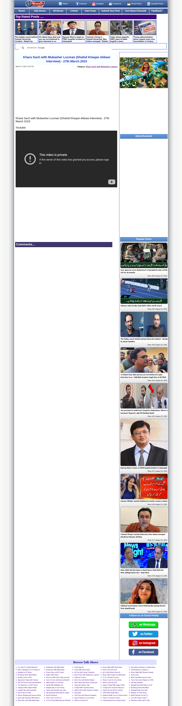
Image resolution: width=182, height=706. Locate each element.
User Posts (90, 11)
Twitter (65, 4)
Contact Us (117, 4)
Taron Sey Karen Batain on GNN (142, 680)
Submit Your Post (110, 11)
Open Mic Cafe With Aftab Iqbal (28, 700)
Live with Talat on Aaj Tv (139, 698)
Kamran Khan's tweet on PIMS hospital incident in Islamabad (74, 39)
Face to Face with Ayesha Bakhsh (58, 680)
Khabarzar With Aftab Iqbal (55, 670)
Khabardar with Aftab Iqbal (55, 667)
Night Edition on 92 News (54, 682)
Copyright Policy (157, 4)
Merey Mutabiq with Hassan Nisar (29, 695)
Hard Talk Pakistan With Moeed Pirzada (28, 698)
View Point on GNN (24, 693)
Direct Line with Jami (110, 670)
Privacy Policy (136, 4)
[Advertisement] (66, 95)
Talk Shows (40, 11)
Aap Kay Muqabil (136, 682)
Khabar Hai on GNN (25, 677)
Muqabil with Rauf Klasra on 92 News (141, 685)
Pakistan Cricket (80, 677)
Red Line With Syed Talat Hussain (57, 677)
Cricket (74, 11)
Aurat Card (134, 675)
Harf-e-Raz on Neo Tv (54, 698)
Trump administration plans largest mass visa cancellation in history (144, 39)
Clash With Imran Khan (82, 670)
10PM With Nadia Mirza (111, 693)
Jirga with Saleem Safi (81, 685)
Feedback (156, 11)
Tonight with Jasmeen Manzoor (113, 687)
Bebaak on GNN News (139, 693)
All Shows (58, 11)
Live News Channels (135, 11)
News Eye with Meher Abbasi (84, 680)
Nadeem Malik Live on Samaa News (115, 695)
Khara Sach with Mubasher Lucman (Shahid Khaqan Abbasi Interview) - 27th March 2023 (66, 59)
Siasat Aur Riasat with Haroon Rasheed (28, 680)
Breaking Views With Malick (27, 675)
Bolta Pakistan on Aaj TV (139, 695)
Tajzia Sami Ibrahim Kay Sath (56, 690)
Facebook (83, 4)
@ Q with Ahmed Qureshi (111, 672)
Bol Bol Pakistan (51, 695)
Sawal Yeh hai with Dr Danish (113, 690)
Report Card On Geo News (112, 680)
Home (21, 11)
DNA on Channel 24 (81, 700)
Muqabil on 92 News (25, 672)
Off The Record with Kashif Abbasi (29, 682)
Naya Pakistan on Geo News (84, 698)
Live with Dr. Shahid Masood (27, 667)
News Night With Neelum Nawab (142, 672)
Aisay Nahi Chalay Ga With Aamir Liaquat (114, 675)
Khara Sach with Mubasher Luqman (101, 67)
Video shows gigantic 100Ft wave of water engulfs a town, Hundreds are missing (120, 39)
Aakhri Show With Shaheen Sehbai (86, 690)
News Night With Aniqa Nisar (112, 667)
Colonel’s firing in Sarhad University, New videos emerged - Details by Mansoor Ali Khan (97, 39)
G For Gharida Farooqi (110, 677)
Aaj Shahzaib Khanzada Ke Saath (57, 693)
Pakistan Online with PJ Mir (140, 700)
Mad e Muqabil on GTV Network (29, 670)
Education (77, 693)
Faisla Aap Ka (79, 667)
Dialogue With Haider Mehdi (27, 687)
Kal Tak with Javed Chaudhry (84, 672)
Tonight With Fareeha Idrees (84, 687)
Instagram (100, 4)
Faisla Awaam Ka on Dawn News (114, 700)
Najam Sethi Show (52, 675)
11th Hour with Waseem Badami (85, 695)
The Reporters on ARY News (28, 685)
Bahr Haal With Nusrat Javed (141, 677)
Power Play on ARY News (55, 672)
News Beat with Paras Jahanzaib (85, 682)
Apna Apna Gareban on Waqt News (143, 667)
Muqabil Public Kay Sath (139, 690)
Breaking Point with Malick (140, 687)
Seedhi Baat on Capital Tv (140, 670)
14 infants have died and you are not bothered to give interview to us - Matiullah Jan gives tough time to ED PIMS (49, 39)
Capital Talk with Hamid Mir (27, 690)
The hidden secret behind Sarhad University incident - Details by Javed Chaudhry (26, 39)
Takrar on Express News (111, 698)
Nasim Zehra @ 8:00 (110, 682)
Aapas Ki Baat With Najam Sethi (113, 685)
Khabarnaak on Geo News (55, 687)
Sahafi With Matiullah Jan (54, 685)
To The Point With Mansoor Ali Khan (58, 700)
